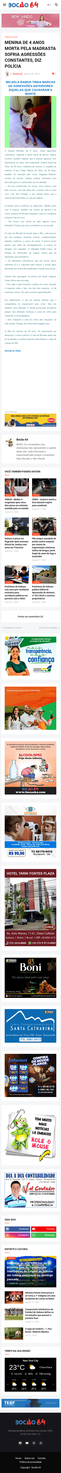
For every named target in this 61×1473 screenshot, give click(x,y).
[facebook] (20, 1443)
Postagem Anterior (12, 627)
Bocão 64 (22, 439)
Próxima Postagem (48, 627)
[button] (4, 5)
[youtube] (27, 1443)
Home (18, 1458)
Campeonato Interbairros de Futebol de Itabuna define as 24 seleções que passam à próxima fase (39, 1314)
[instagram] (34, 1443)
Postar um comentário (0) (30, 616)
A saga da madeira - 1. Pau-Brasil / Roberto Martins (38, 1330)
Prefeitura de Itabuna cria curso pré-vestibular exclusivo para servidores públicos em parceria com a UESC (17, 592)
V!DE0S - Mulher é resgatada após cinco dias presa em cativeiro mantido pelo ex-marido (16, 504)
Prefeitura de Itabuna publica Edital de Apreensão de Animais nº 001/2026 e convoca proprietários (43, 592)
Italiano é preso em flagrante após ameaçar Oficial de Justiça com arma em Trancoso (16, 543)
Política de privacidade (31, 1462)
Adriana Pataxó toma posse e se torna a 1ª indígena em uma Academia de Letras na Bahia (40, 1295)
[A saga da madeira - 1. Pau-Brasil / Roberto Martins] (14, 1333)
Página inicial (11, 37)
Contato (42, 1458)
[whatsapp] (40, 1443)
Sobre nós (30, 1458)
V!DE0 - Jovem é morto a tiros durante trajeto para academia (44, 502)
